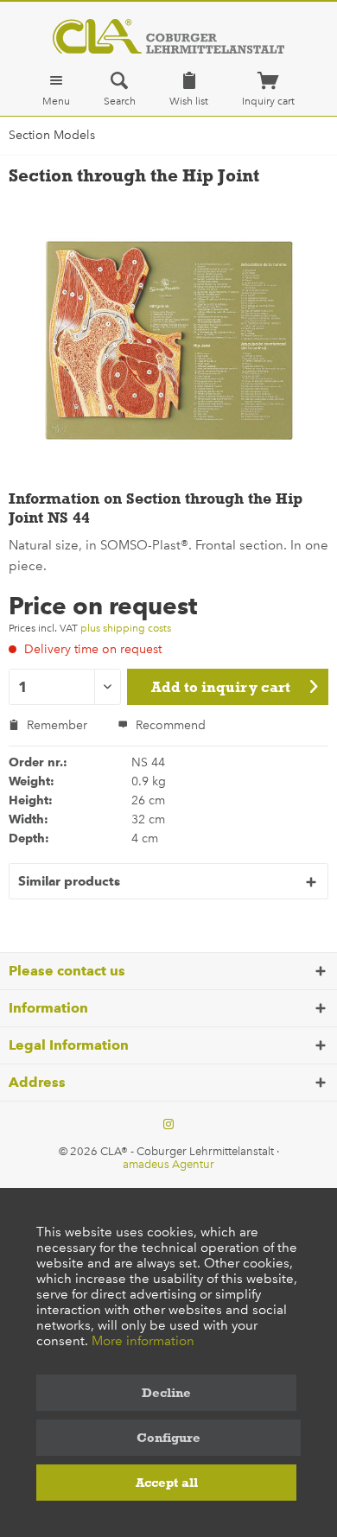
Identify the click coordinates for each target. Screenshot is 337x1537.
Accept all (167, 1482)
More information (143, 1341)
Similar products (69, 881)
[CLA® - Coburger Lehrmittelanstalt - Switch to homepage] (168, 36)
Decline (166, 1392)
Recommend (169, 725)
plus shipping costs (125, 628)
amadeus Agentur (168, 1164)
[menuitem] (56, 89)
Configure (168, 1437)
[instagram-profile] (168, 1125)
